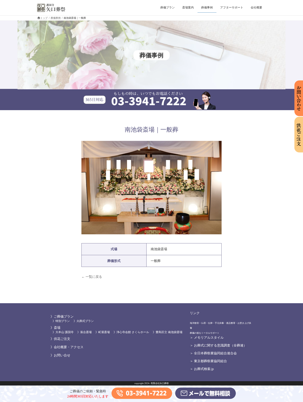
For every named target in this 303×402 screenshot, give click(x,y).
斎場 (57, 327)
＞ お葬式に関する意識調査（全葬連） (218, 345)
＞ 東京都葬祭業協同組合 (208, 361)
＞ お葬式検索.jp (202, 369)
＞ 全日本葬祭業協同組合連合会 (213, 353)
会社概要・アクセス (68, 347)
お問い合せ (62, 355)
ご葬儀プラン (64, 316)
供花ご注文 (62, 339)
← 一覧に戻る (91, 276)
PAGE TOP (292, 386)
